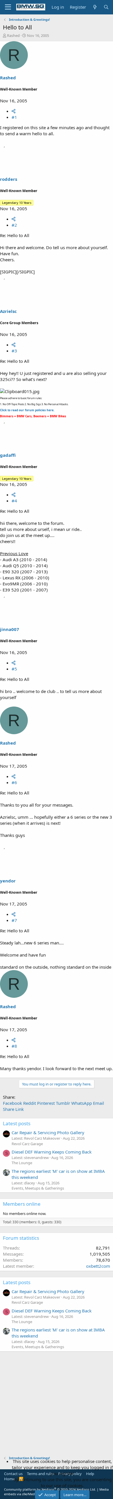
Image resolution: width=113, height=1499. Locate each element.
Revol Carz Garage (27, 1143)
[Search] (106, 7)
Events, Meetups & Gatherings (38, 1188)
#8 (14, 1046)
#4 (14, 501)
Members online (22, 1204)
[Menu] (8, 7)
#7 (14, 920)
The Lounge (22, 1162)
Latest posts (16, 1123)
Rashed (13, 35)
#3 (14, 351)
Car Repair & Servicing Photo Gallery (48, 1132)
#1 (14, 117)
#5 (14, 669)
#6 (14, 782)
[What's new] (94, 7)
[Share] (13, 111)
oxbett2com (98, 1266)
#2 (14, 225)
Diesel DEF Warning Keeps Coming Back (52, 1152)
